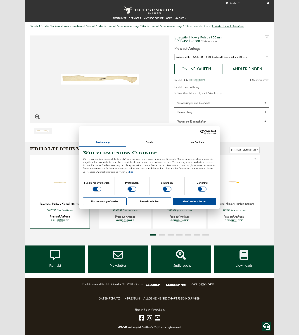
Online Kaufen (196, 69)
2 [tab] (162, 235)
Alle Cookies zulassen (194, 201)
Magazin (180, 18)
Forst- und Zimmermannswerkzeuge (67, 26)
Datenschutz (109, 298)
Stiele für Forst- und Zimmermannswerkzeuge (161, 26)
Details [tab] (149, 142)
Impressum (132, 298)
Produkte (120, 18)
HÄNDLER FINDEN (246, 69)
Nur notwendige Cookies (104, 201)
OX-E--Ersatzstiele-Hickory (197, 26)
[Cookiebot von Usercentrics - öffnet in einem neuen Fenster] (202, 132)
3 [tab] (171, 235)
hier (131, 171)
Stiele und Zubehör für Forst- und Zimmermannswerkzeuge (112, 26)
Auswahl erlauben (149, 201)
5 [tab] (188, 235)
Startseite (34, 26)
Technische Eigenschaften (191, 121)
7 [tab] (205, 235)
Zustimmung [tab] (103, 142)
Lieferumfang (184, 112)
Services (135, 18)
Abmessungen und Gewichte (193, 103)
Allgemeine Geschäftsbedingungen (171, 298)
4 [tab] (179, 235)
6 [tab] (197, 235)
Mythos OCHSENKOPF (157, 18)
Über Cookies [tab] (196, 142)
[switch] (132, 188)
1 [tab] (153, 235)
